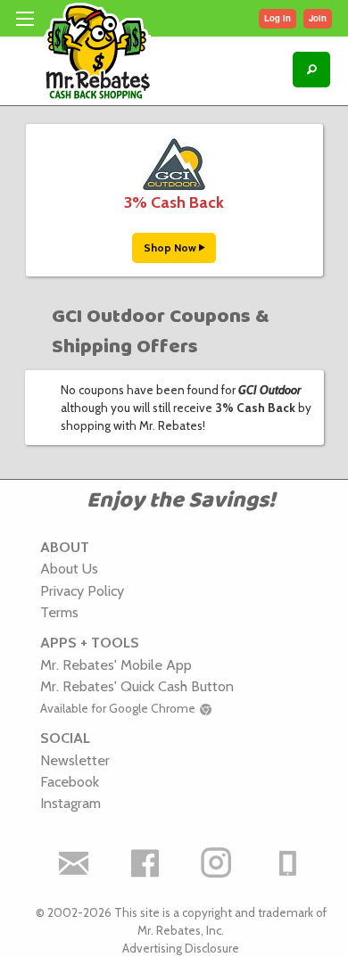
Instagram (70, 803)
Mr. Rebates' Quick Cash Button (137, 686)
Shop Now (171, 247)
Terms (59, 612)
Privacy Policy (82, 590)
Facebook (69, 781)
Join (318, 18)
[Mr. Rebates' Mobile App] (288, 863)
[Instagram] (217, 863)
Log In (277, 18)
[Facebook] (145, 863)
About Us (69, 568)
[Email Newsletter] (74, 863)
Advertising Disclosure (180, 948)
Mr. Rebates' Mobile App (116, 664)
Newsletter (75, 760)
